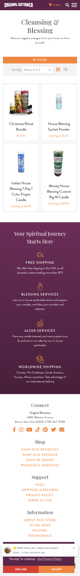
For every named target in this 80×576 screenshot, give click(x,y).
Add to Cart (21, 115)
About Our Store (40, 520)
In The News (40, 525)
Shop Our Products (40, 449)
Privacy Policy (40, 495)
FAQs (40, 485)
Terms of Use (40, 500)
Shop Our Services (39, 455)
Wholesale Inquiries (40, 465)
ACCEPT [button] (56, 569)
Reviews (40, 530)
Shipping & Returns (40, 490)
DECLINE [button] (21, 569)
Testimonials (40, 536)
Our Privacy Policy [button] (49, 559)
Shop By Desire (40, 460)
